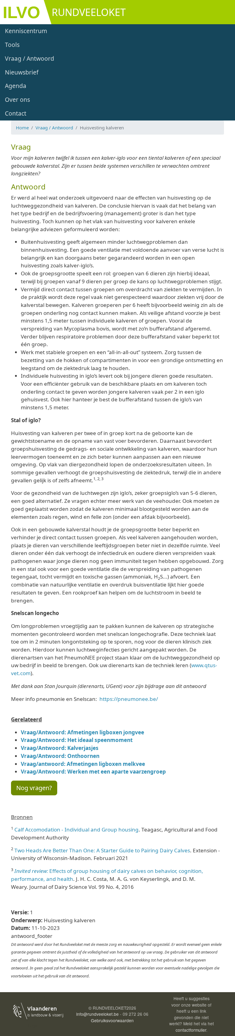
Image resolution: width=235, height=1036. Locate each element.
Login (33, 1026)
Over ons (17, 99)
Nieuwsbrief (22, 72)
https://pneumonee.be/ (128, 698)
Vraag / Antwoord (29, 58)
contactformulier (191, 1030)
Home (22, 127)
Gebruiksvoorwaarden (112, 1020)
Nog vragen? (34, 788)
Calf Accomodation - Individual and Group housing (76, 829)
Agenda (15, 86)
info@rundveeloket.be (97, 1014)
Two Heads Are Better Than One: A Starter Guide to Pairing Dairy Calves (102, 850)
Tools (12, 44)
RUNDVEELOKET (89, 12)
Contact (15, 113)
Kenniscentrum (26, 31)
